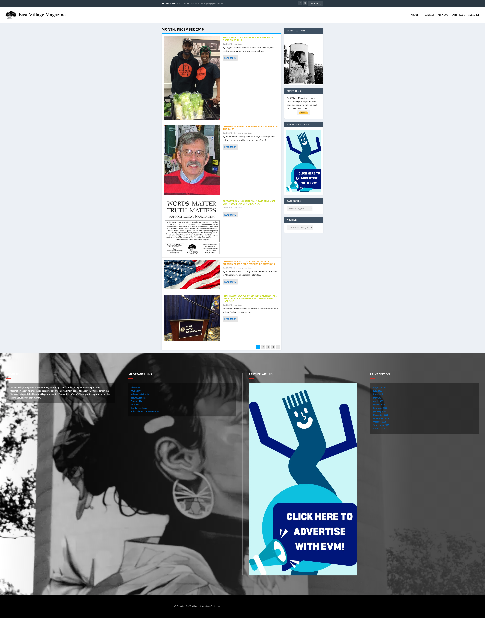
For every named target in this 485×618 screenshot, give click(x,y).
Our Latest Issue (139, 408)
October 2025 (379, 421)
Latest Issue (458, 15)
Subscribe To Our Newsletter (145, 411)
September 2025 (381, 425)
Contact (429, 15)
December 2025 (380, 415)
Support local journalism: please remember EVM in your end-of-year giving (249, 202)
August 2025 (379, 428)
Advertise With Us (140, 394)
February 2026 (380, 408)
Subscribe (473, 15)
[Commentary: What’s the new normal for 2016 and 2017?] (192, 160)
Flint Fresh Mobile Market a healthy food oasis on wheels (248, 39)
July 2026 (377, 390)
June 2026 (378, 394)
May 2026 (378, 397)
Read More (230, 58)
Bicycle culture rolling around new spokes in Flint (198, 3)
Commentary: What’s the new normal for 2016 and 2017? (250, 128)
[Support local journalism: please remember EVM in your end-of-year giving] (192, 227)
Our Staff (135, 390)
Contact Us (136, 401)
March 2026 (379, 404)
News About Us (139, 397)
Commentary (238, 133)
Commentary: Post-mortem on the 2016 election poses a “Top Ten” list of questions (249, 262)
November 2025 (381, 418)
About (414, 15)
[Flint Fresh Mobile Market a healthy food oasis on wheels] (192, 78)
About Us (135, 387)
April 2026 (378, 401)
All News (443, 15)
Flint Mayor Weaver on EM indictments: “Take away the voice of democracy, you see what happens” (250, 298)
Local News (238, 44)
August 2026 (379, 387)
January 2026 (379, 411)
